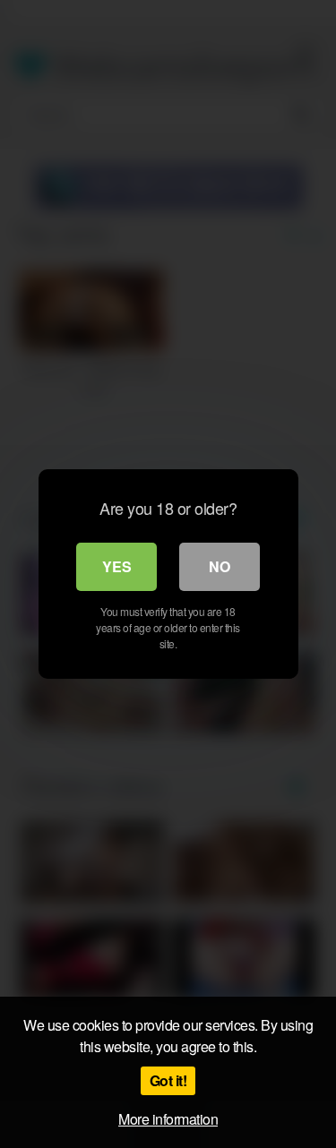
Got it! (168, 1080)
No (219, 566)
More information (168, 1119)
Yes (117, 566)
